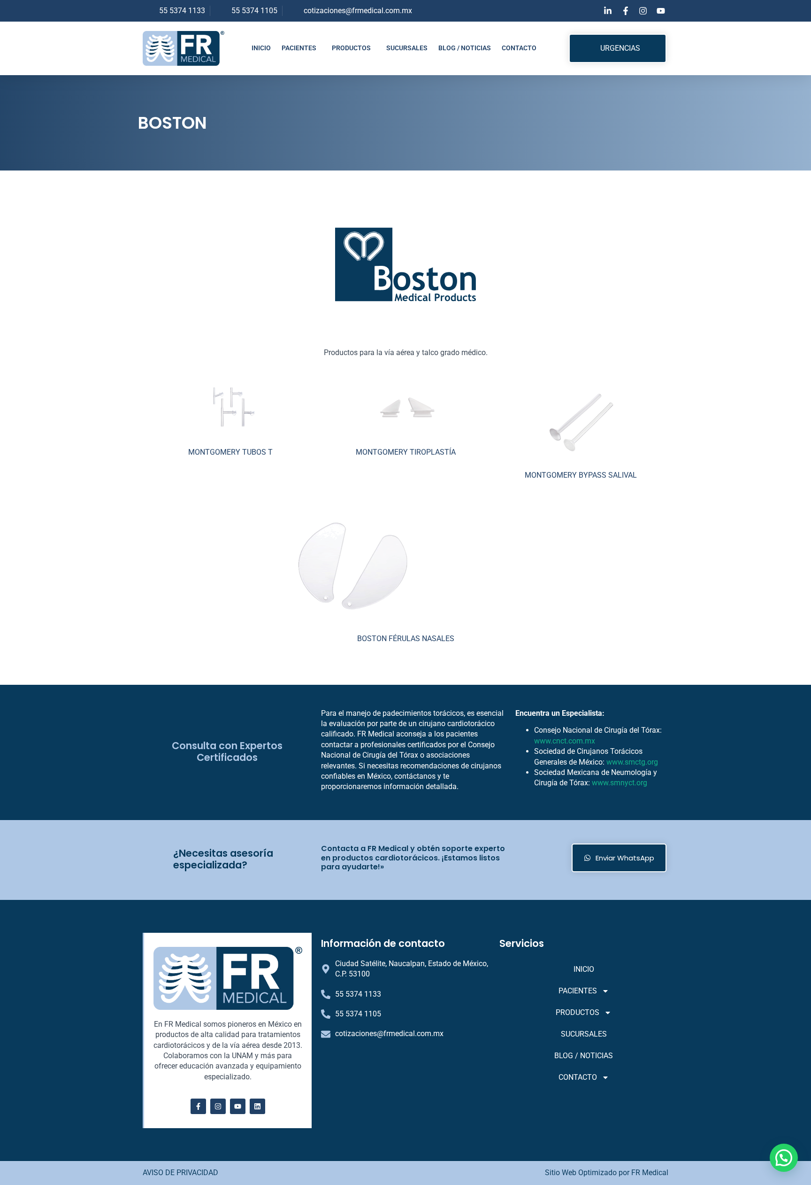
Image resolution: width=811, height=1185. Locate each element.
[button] (784, 1158)
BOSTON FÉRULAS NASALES (405, 638)
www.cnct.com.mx (564, 740)
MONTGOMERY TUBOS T (230, 452)
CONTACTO (519, 48)
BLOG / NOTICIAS (464, 48)
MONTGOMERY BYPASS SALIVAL (581, 475)
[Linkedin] (257, 1106)
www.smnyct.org (619, 782)
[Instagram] (218, 1106)
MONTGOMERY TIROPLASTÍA (406, 452)
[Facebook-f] (198, 1106)
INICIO (261, 48)
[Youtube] (237, 1106)
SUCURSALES (407, 48)
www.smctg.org (632, 762)
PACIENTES (299, 48)
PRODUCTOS (351, 48)
